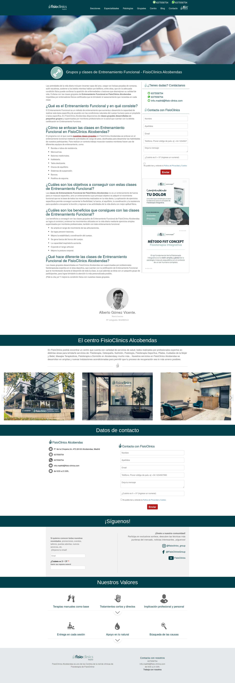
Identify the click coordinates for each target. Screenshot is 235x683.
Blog (162, 8)
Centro (153, 8)
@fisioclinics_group (175, 545)
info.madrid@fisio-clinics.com (167, 100)
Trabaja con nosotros (152, 669)
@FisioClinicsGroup (175, 551)
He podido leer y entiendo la (165, 165)
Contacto (173, 8)
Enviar (166, 172)
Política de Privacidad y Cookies (175, 166)
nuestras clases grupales (84, 136)
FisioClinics (179, 557)
